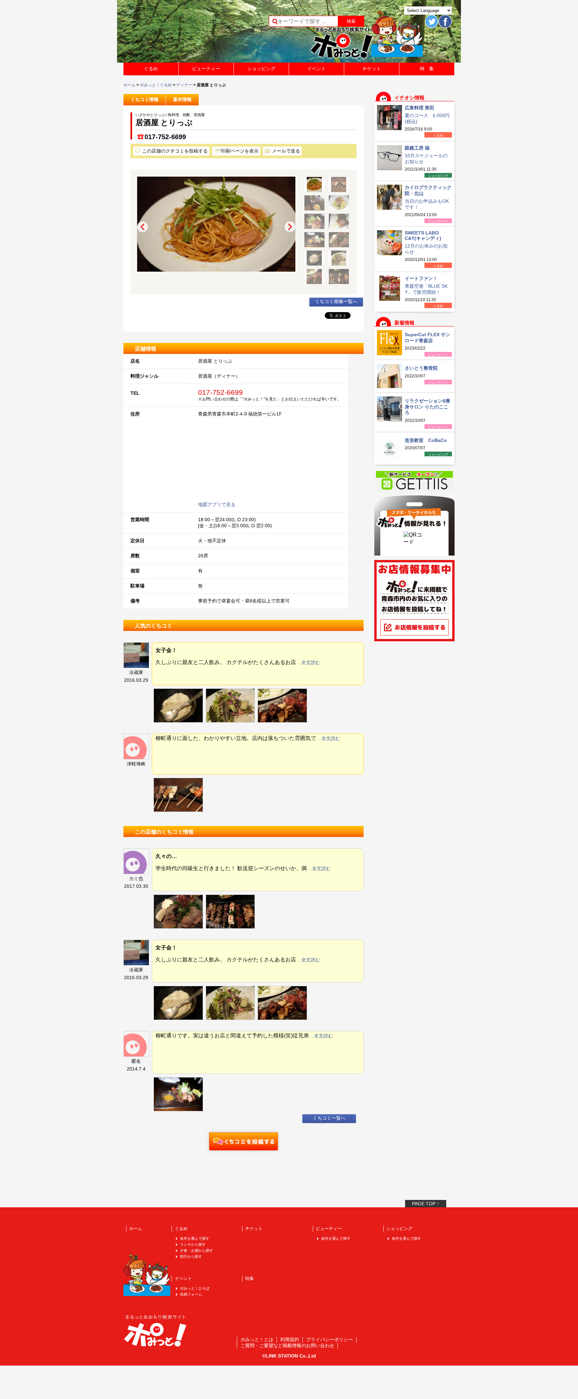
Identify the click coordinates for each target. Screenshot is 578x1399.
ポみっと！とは (256, 1339)
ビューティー (206, 68)
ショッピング (261, 68)
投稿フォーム (191, 1294)
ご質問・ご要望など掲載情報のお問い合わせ (287, 1345)
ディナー (184, 85)
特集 (249, 1278)
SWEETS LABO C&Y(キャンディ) (423, 235)
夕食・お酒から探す (196, 1250)
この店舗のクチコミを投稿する (175, 151)
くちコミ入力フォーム (243, 1141)
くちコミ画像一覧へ (336, 301)
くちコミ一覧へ (329, 1118)
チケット (371, 68)
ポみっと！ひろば (194, 1288)
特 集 (427, 68)
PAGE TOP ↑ (425, 1203)
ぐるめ (151, 68)
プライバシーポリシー (329, 1339)
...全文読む (308, 662)
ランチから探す (193, 1244)
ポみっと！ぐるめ (156, 85)
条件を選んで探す (194, 1238)
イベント (316, 68)
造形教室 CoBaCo (426, 440)
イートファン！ (421, 278)
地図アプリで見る (216, 504)
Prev (142, 226)
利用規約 (289, 1339)
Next (290, 226)
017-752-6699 (165, 136)
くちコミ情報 (144, 99)
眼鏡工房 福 (417, 148)
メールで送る (286, 151)
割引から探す (191, 1256)
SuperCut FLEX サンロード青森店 (427, 337)
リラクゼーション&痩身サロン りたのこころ (427, 406)
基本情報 (182, 99)
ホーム (129, 85)
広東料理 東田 (419, 107)
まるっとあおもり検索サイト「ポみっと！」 (173, 33)
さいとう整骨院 (421, 368)
